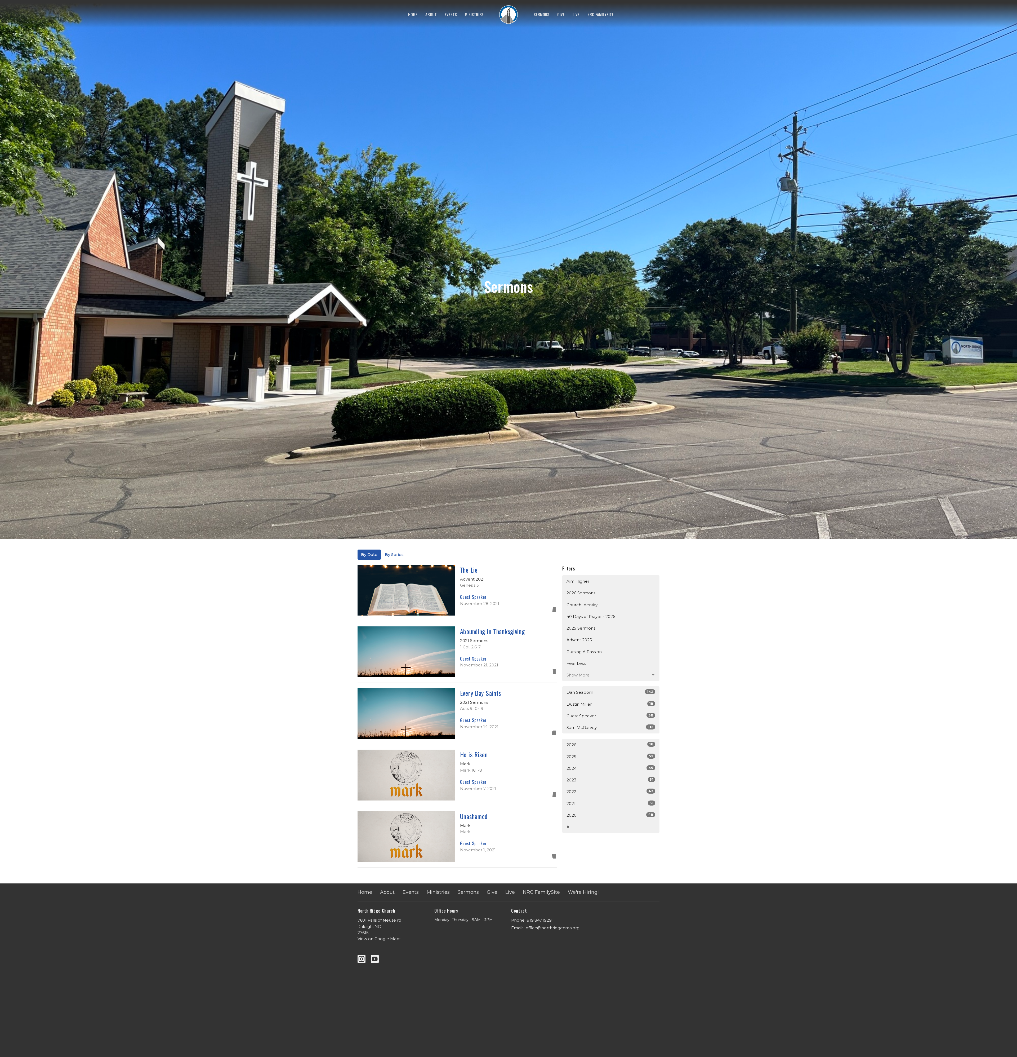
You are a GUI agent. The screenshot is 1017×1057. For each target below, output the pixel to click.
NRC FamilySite (600, 14)
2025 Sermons (581, 628)
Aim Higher (578, 581)
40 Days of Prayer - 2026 (591, 616)
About (431, 14)
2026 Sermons (581, 592)
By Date (369, 554)
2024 (610, 768)
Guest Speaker (610, 715)
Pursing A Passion (584, 651)
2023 (610, 779)
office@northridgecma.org (552, 927)
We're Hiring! (583, 892)
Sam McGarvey (610, 727)
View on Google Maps (379, 938)
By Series (394, 554)
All (569, 826)
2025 (610, 756)
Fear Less (576, 663)
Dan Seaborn (610, 692)
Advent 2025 (579, 639)
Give (561, 14)
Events (451, 14)
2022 (610, 791)
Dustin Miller (610, 704)
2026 (610, 744)
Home (412, 14)
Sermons (541, 14)
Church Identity (582, 604)
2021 (610, 803)
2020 (610, 815)
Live (576, 14)
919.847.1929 (539, 920)
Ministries (474, 14)
